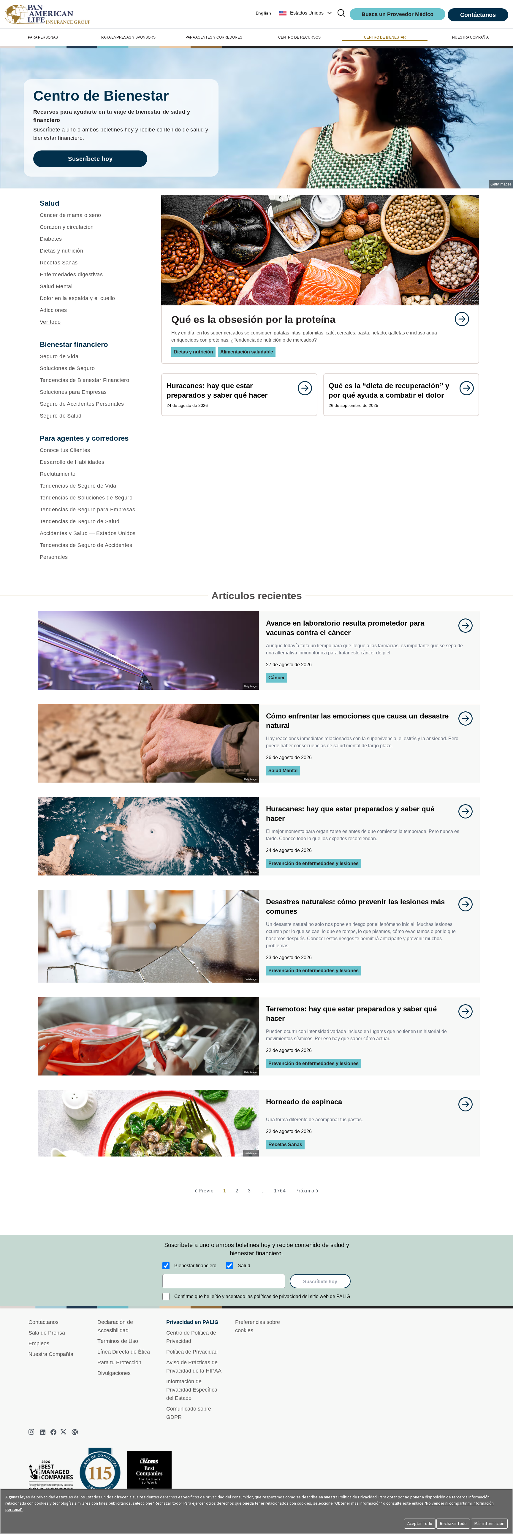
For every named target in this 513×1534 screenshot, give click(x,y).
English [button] (263, 13)
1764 (280, 1190)
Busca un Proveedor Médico (397, 14)
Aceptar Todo (419, 1523)
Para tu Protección (119, 1362)
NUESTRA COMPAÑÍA (470, 37)
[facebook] (53, 1432)
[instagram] (32, 1432)
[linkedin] (42, 1432)
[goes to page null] (459, 319)
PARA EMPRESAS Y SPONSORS (128, 37)
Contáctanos (478, 15)
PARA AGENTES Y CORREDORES (214, 37)
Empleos (38, 1343)
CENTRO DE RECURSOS (299, 37)
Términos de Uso (117, 1341)
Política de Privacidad (192, 1352)
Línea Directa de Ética (123, 1352)
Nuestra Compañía (50, 1354)
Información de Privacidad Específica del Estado (191, 1389)
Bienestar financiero (195, 1265)
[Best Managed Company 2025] (53, 1477)
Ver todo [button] (50, 322)
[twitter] (64, 1432)
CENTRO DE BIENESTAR (385, 37)
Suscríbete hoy (90, 159)
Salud (244, 1265)
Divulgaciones (114, 1373)
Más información (489, 1523)
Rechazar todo (453, 1523)
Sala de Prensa (46, 1333)
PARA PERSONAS (43, 37)
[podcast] (74, 1432)
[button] (306, 13)
